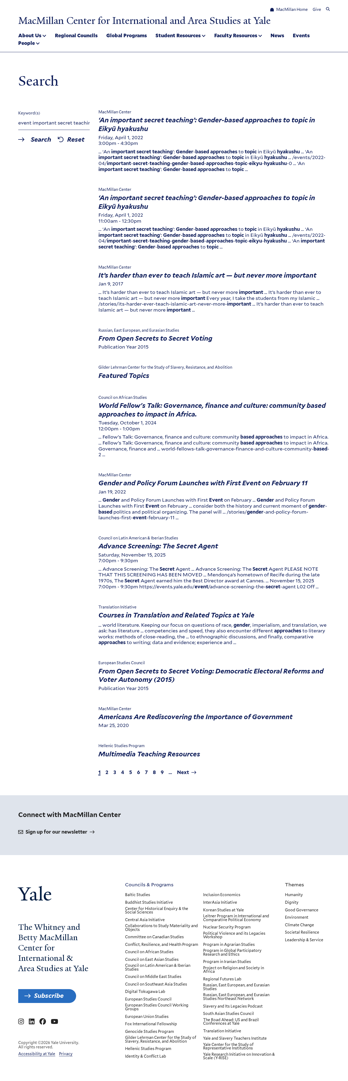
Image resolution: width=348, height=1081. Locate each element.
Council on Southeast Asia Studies (156, 984)
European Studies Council (148, 999)
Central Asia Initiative (145, 920)
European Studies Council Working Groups (156, 1007)
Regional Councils (76, 35)
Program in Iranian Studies (227, 962)
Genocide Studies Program (149, 1032)
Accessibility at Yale (36, 1053)
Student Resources (178, 35)
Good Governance (301, 910)
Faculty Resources (235, 35)
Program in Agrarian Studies (229, 945)
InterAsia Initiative (220, 903)
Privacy (66, 1053)
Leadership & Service (304, 940)
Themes (294, 884)
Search (41, 139)
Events (301, 35)
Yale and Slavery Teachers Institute (235, 1038)
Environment (296, 918)
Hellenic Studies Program (148, 1049)
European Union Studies (147, 1017)
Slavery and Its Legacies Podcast (233, 1006)
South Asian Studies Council (228, 1014)
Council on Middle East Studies (153, 977)
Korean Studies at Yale (223, 910)
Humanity (294, 895)
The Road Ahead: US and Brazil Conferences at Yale (231, 1022)
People (26, 43)
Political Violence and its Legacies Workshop (234, 935)
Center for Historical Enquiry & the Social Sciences (156, 910)
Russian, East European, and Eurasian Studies (236, 987)
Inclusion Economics (221, 895)
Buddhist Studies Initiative (149, 903)
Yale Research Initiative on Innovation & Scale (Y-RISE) (239, 1056)
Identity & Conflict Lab (145, 1056)
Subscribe (49, 995)
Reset (76, 139)
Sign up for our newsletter (56, 832)
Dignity (292, 903)
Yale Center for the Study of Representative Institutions (228, 1046)
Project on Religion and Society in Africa (233, 970)
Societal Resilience (302, 932)
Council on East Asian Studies (152, 960)
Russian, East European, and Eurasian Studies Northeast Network (236, 997)
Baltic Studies (137, 895)
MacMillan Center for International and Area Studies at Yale (144, 20)
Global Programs (126, 35)
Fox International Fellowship (151, 1024)
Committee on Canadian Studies (154, 937)
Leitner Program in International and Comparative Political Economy (236, 918)
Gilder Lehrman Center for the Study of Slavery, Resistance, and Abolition (160, 1039)
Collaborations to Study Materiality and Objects (161, 927)
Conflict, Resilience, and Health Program (161, 945)
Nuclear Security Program (227, 927)
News (277, 35)
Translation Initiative (222, 1031)
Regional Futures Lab (222, 979)
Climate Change (299, 925)
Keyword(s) (29, 113)
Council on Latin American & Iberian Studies (157, 967)
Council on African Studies (149, 952)
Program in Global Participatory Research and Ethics (232, 952)
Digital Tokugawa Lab (145, 992)
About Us (29, 35)
